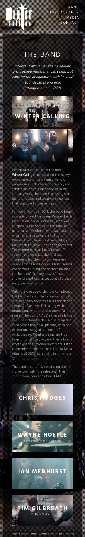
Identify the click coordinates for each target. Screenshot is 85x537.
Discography (64, 12)
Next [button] (71, 145)
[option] (39, 145)
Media (72, 17)
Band (73, 7)
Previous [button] (14, 145)
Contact (69, 22)
